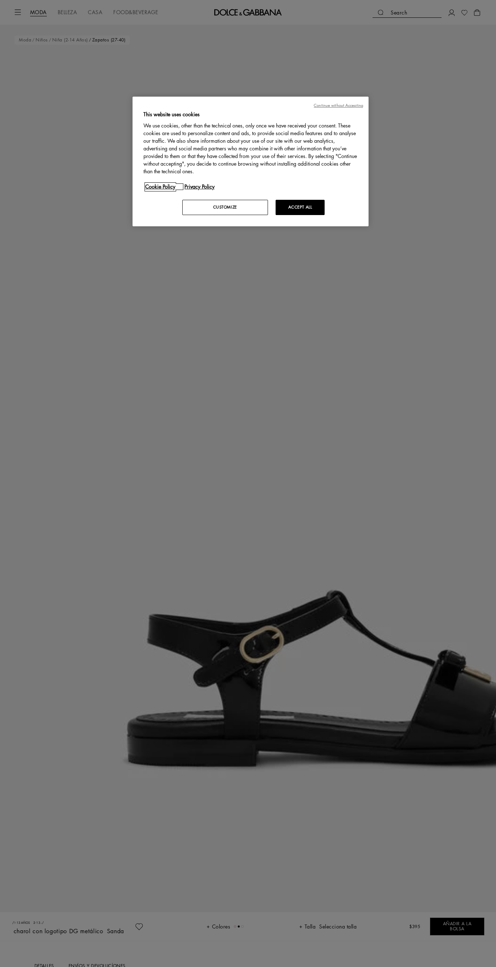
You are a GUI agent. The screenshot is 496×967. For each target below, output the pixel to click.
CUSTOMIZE (225, 207)
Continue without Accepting (338, 106)
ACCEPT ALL (300, 207)
